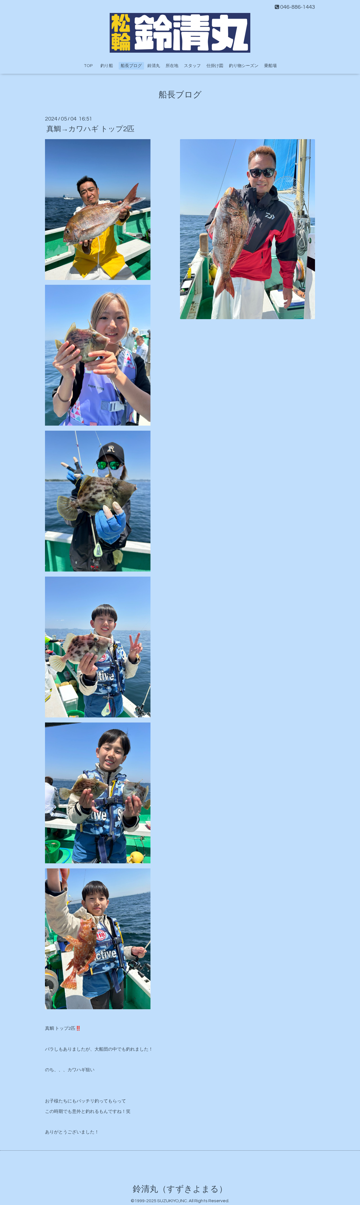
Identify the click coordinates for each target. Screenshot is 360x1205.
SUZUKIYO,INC (172, 1201)
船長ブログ (131, 66)
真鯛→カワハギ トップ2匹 (90, 128)
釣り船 (108, 66)
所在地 (172, 66)
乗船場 (270, 66)
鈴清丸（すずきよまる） (180, 1189)
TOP (88, 66)
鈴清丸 (153, 66)
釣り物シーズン (243, 66)
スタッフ (192, 66)
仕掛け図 (214, 66)
